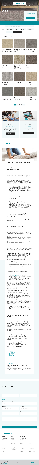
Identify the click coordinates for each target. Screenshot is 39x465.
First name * (4, 393)
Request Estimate (30, 18)
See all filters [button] (17, 31)
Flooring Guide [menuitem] (22, 448)
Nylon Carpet (11, 360)
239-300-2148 (13, 439)
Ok (32, 462)
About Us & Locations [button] (4, 5)
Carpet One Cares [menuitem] (31, 448)
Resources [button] (8, 3)
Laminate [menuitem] (3, 451)
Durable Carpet (11, 351)
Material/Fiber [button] (9, 29)
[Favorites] (28, 6)
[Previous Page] (13, 104)
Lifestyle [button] (22, 29)
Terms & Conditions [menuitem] (32, 451)
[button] (26, 6)
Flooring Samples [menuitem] (13, 447)
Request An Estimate (34, 3)
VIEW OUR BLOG (9, 133)
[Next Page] (26, 104)
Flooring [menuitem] (3, 445)
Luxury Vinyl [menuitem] (3, 447)
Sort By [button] (10, 36)
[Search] (33, 26)
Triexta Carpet (11, 361)
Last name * (21, 393)
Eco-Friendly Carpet (12, 355)
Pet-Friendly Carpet (12, 350)
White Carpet (11, 363)
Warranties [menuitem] (21, 451)
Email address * (22, 406)
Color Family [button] (30, 29)
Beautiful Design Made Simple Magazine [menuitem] (14, 449)
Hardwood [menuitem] (3, 448)
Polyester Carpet (11, 356)
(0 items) (29, 5)
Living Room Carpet (12, 357)
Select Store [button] (3, 1)
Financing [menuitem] (3, 455)
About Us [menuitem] (30, 445)
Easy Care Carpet (11, 353)
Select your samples (28, 132)
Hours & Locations (28, 3)
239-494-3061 (22, 439)
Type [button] (16, 29)
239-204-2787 (3, 439)
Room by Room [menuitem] (31, 447)
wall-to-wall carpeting (15, 275)
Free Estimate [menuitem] (4, 454)
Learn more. (5, 463)
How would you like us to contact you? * (7, 401)
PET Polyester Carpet (12, 352)
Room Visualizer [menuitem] (13, 445)
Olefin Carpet (11, 362)
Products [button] (2, 3)
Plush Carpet (11, 354)
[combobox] (18, 26)
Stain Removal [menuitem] (22, 445)
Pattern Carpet (11, 349)
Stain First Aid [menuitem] (22, 447)
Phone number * (4, 406)
